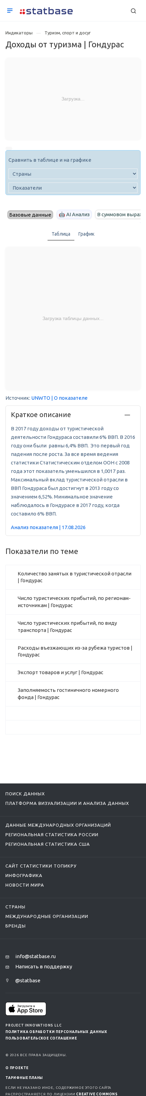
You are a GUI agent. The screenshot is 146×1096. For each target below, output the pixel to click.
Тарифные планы (24, 1078)
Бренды (15, 925)
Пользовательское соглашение (41, 1038)
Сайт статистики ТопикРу (41, 865)
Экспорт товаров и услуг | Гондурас (60, 672)
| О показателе (69, 398)
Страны (15, 906)
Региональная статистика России (51, 834)
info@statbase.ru (35, 956)
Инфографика (23, 875)
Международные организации (46, 916)
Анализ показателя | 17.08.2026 (48, 527)
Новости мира (24, 885)
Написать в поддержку (43, 966)
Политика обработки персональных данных (56, 1032)
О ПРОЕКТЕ (17, 1068)
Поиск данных (25, 793)
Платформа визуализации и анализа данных (67, 803)
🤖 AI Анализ (74, 214)
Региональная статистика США (47, 844)
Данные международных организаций (58, 825)
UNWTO (40, 398)
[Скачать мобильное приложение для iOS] (25, 1009)
